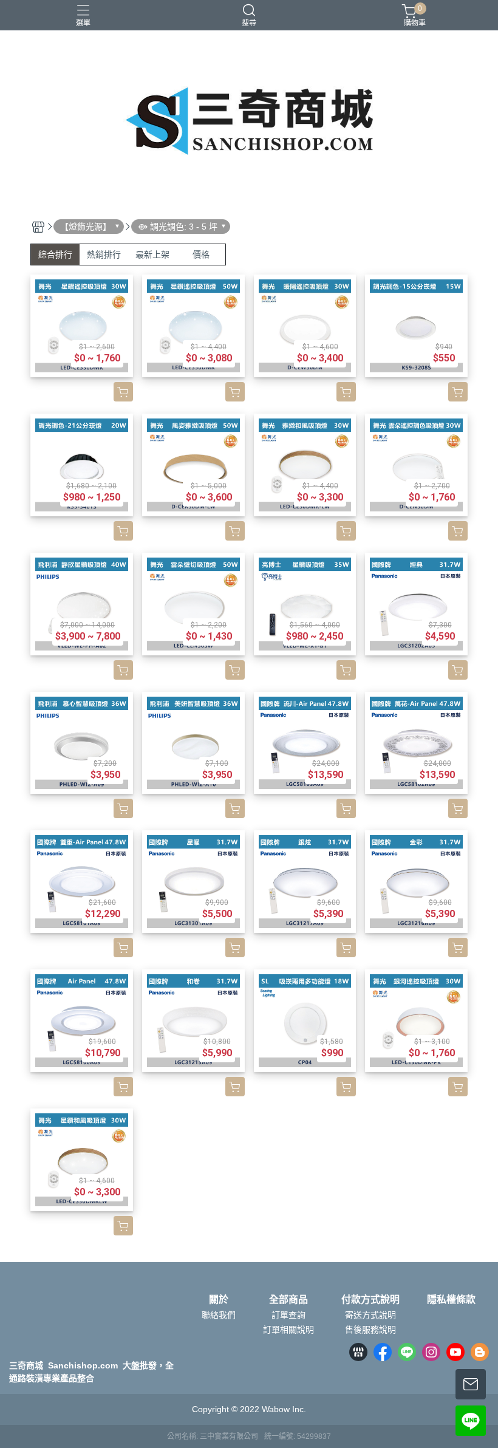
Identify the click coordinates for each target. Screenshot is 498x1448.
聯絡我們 (219, 1315)
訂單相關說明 (288, 1329)
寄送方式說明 (370, 1315)
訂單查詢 (288, 1315)
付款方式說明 (370, 1300)
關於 (218, 1300)
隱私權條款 (451, 1300)
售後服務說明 (370, 1329)
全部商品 (288, 1300)
